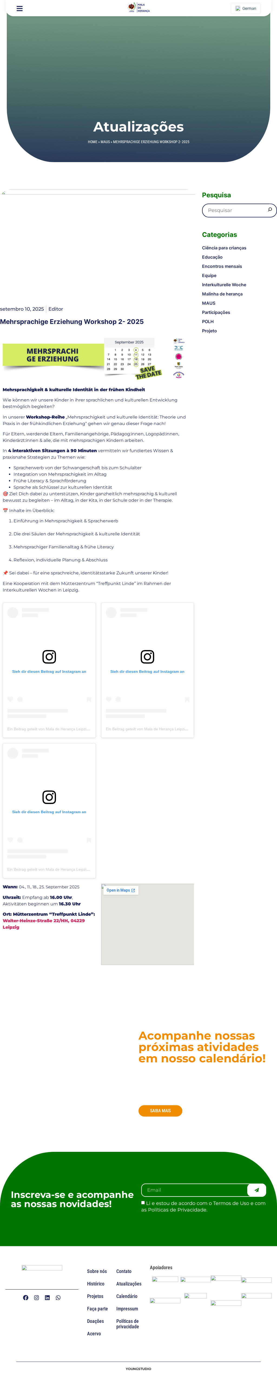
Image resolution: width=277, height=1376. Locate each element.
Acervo (94, 1333)
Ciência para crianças (224, 247)
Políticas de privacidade (127, 1323)
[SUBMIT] (256, 1190)
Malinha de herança (222, 294)
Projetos (95, 1296)
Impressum (127, 1308)
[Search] (270, 210)
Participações (216, 312)
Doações (95, 1321)
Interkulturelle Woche (224, 284)
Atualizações (128, 1284)
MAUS (105, 142)
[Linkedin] (47, 1297)
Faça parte (97, 1308)
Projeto (209, 330)
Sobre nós (97, 1271)
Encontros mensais (222, 266)
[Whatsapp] (58, 1297)
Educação (212, 257)
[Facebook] (25, 1297)
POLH (208, 321)
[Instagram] (36, 1297)
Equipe (209, 275)
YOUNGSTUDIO (138, 1369)
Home (92, 142)
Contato (123, 1271)
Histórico (95, 1284)
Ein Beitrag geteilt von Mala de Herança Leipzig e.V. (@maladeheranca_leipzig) (75, 729)
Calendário (126, 1296)
